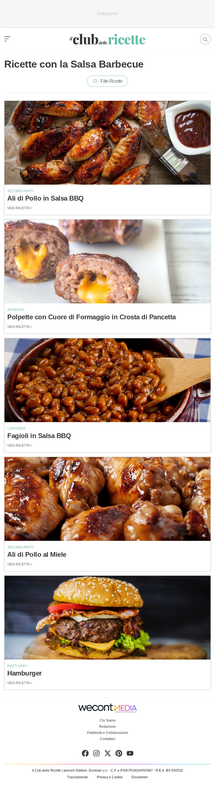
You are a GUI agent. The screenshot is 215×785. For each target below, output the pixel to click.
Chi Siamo (108, 720)
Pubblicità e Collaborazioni (107, 733)
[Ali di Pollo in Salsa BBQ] (107, 143)
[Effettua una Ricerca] (205, 39)
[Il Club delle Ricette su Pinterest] (118, 755)
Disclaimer (140, 777)
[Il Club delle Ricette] (107, 39)
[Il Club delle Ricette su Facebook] (85, 755)
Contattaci (107, 739)
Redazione (107, 727)
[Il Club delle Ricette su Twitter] (107, 755)
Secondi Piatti (20, 191)
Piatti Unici (17, 666)
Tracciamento (77, 777)
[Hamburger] (107, 618)
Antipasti (15, 310)
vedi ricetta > (19, 208)
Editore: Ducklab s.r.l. (92, 770)
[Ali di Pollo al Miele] (107, 499)
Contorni (16, 428)
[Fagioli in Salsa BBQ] (107, 380)
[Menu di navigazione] (7, 39)
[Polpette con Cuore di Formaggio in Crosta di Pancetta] (107, 261)
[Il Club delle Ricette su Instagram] (96, 755)
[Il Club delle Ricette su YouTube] (130, 755)
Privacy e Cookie (110, 777)
